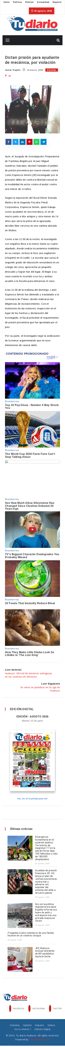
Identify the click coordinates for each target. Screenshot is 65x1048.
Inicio (7, 2)
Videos (51, 1025)
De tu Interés (21, 1029)
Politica (17, 2)
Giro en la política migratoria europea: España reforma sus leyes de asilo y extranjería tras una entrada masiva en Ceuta (46, 912)
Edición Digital (42, 1029)
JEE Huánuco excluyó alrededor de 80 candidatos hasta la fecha (45, 952)
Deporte (57, 2)
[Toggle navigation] (6, 40)
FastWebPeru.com (39, 1039)
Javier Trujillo (12, 70)
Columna (15, 1025)
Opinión (27, 1025)
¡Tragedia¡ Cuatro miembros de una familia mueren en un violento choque (31, 934)
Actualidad (43, 2)
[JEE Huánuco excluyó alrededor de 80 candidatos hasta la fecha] (20, 959)
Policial (29, 2)
